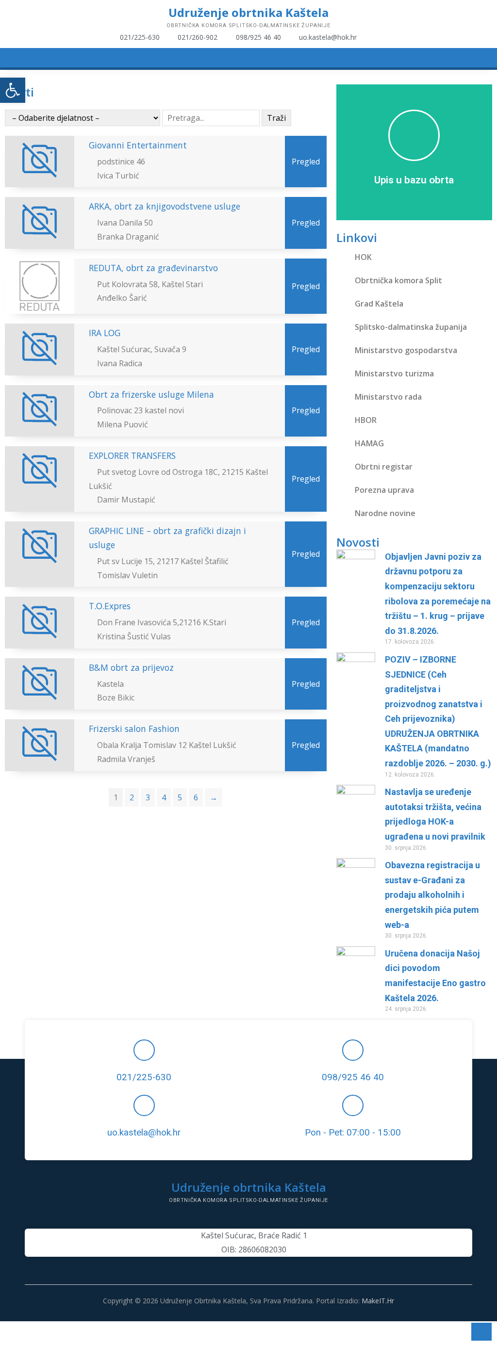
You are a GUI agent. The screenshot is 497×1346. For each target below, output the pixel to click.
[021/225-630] (144, 1050)
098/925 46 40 (353, 1077)
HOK (363, 257)
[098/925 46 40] (353, 1050)
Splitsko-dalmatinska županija (411, 327)
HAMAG (369, 443)
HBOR (366, 420)
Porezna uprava (384, 490)
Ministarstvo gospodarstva (406, 350)
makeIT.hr (378, 1300)
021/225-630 (143, 1077)
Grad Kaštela (379, 303)
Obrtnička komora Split (398, 280)
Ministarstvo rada (388, 396)
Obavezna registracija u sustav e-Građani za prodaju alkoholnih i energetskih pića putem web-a (432, 894)
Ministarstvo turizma (394, 373)
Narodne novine (385, 513)
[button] (12, 90)
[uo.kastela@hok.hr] (144, 1105)
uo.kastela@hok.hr (144, 1132)
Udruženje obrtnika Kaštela (248, 12)
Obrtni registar (384, 466)
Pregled (306, 161)
